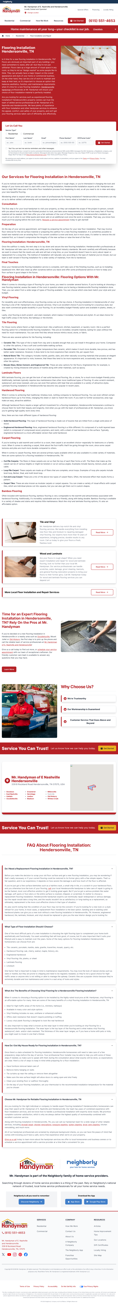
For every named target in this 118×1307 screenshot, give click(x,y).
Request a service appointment (55, 220)
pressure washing (60, 1124)
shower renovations (42, 1124)
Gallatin (9, 796)
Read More (100, 532)
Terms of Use (25, 1286)
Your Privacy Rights (90, 1286)
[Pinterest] (20, 1254)
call (49, 888)
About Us (69, 1236)
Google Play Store (97, 1202)
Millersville (52, 792)
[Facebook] (26, 1254)
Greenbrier (31, 792)
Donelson (10, 792)
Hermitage (31, 794)
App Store (75, 1202)
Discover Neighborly (30, 1202)
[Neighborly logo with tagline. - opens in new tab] (82, 1164)
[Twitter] (4, 1254)
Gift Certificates (101, 1245)
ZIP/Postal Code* (84, 138)
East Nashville (12, 794)
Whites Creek (53, 799)
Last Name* (28, 138)
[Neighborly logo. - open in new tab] (7, 2)
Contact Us (70, 1231)
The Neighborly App (74, 1250)
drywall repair (27, 1124)
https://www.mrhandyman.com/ (36, 155)
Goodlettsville (43, 636)
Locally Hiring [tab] (108, 10)
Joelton (30, 796)
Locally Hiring (100, 1250)
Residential (13, 134)
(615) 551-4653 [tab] (102, 21)
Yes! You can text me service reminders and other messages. (31, 148)
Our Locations (100, 1240)
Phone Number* (65, 138)
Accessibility (53, 1286)
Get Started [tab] (78, 21)
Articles (97, 1226)
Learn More (9, 669)
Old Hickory (15, 639)
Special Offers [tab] (83, 10)
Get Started (105, 143)
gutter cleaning (75, 1124)
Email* (43, 138)
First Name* (10, 138)
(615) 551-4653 (15, 1232)
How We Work (71, 1226)
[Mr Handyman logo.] (12, 9)
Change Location (33, 13)
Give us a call (10, 1139)
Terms (85, 158)
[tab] (25, 20)
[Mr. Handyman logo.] (37, 1164)
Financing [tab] (95, 10)
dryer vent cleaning (91, 1124)
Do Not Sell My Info (68, 1286)
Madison (30, 799)
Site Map (98, 1255)
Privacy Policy (94, 158)
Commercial (28, 134)
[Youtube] (9, 1254)
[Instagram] (15, 1254)
